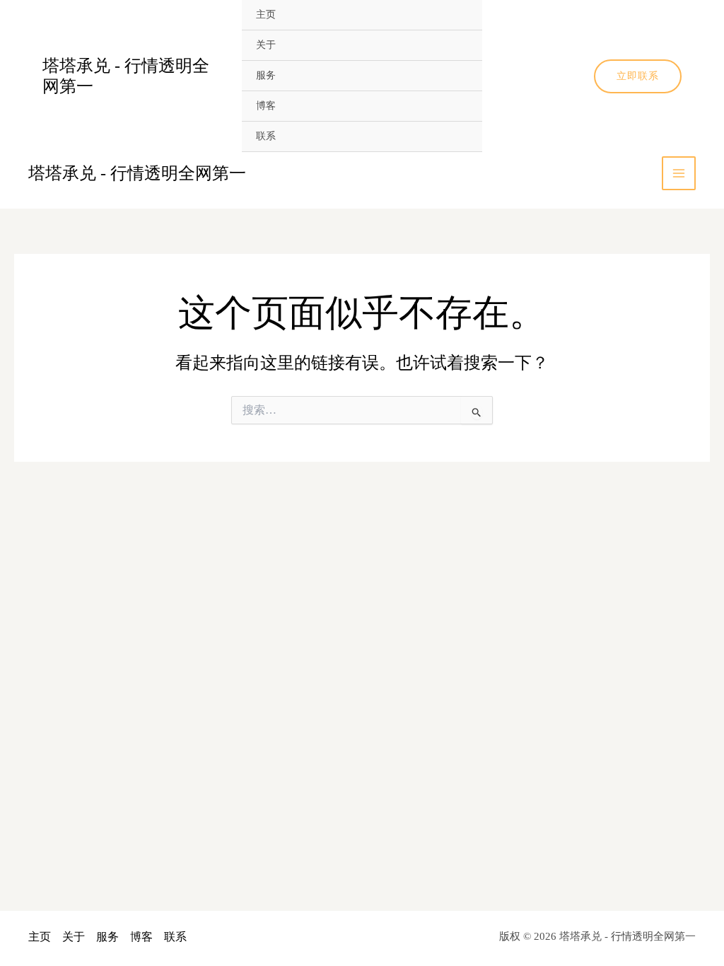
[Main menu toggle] (679, 173)
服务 (266, 75)
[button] (638, 76)
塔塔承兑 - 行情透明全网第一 (137, 173)
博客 (266, 105)
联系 (266, 136)
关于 (266, 45)
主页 (266, 14)
